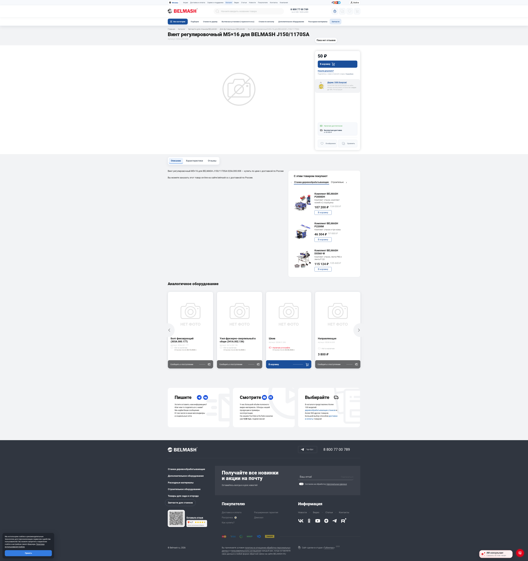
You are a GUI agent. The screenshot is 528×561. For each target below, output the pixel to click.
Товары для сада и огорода (183, 496)
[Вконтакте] (301, 520)
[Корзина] (357, 11)
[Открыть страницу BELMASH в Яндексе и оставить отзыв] (176, 518)
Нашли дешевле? (326, 71)
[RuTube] (270, 397)
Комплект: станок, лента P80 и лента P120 (328, 258)
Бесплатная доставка (333, 130)
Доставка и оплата (197, 3)
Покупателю (263, 3)
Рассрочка (227, 517)
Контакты (274, 3)
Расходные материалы (317, 22)
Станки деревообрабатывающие (186, 469)
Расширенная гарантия (266, 512)
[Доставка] (336, 397)
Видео (236, 3)
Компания (284, 3)
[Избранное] (349, 11)
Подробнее (349, 74)
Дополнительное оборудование (291, 22)
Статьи (244, 3)
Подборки (195, 22)
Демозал (258, 517)
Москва (175, 3)
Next (346, 182)
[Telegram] (199, 397)
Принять (28, 553)
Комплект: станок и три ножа (327, 230)
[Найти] (217, 11)
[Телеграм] (339, 2)
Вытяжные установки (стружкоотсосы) (238, 22)
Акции (185, 3)
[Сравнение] (342, 11)
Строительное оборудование (184, 489)
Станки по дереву (210, 22)
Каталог (229, 3)
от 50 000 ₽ (328, 132)
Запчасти (335, 22)
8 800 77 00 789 (299, 9)
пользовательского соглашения (246, 550)
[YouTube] (264, 397)
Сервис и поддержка (215, 3)
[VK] (205, 397)
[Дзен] (326, 520)
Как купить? (228, 522)
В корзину (323, 212)
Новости (252, 3)
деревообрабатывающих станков (320, 410)
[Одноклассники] (309, 520)
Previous (291, 182)
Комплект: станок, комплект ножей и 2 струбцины (327, 201)
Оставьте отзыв (194, 518)
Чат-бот (309, 449)
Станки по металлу (266, 22)
